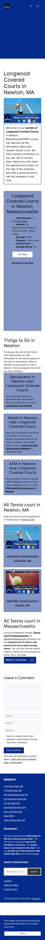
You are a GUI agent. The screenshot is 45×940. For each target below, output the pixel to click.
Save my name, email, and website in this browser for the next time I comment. (21, 739)
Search (34, 871)
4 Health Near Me (13, 790)
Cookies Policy (11, 885)
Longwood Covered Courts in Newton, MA (22, 558)
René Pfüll (9, 816)
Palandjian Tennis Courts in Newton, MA (22, 603)
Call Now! (22, 254)
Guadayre (10, 779)
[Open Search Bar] (31, 6)
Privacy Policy (11, 889)
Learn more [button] (9, 927)
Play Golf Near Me (13, 811)
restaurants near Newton (19, 405)
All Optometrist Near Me (16, 795)
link (37, 854)
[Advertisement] (22, 36)
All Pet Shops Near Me (15, 799)
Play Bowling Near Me (15, 807)
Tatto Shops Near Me (14, 820)
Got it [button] (22, 934)
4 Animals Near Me (13, 786)
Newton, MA (28, 519)
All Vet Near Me (12, 803)
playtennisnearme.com (15, 639)
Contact (8, 881)
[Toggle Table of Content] (31, 660)
